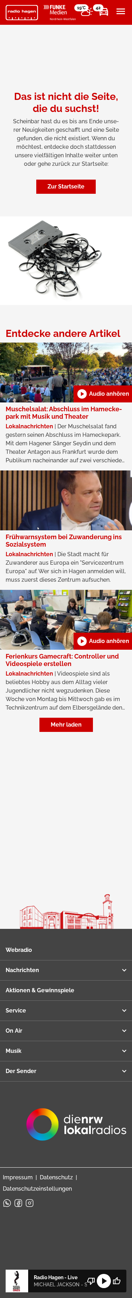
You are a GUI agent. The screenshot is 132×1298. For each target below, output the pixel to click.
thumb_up (116, 1281)
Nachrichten (22, 970)
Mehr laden (66, 724)
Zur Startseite (66, 186)
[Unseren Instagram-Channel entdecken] (29, 1203)
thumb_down (91, 1281)
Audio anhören (102, 394)
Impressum (18, 1177)
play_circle (103, 1280)
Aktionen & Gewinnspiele (40, 990)
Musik (13, 1051)
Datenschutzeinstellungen (37, 1188)
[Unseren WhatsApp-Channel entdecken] (7, 1203)
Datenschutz (56, 1177)
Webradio (19, 950)
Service (16, 1010)
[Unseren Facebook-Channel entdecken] (18, 1203)
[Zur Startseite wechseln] (22, 13)
